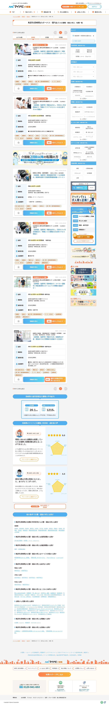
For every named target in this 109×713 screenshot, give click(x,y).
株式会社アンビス (54, 612)
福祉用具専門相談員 (62, 655)
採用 (46, 697)
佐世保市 (21, 528)
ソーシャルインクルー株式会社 (34, 607)
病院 (15, 549)
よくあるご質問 (44, 668)
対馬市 (51, 528)
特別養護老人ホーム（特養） (22, 557)
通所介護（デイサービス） (38, 557)
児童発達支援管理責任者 (35, 655)
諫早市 (32, 528)
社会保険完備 (36, 596)
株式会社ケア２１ (44, 610)
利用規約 (54, 668)
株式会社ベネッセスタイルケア (22, 605)
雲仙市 (20, 530)
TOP (13, 12)
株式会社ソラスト (21, 610)
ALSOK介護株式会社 (22, 608)
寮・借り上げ (36, 593)
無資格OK (59, 593)
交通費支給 (44, 596)
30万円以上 (39, 577)
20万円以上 (25, 577)
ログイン (94, 6)
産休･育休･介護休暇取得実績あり (53, 595)
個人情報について (66, 668)
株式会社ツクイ (36, 605)
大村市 (36, 528)
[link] (19, 37)
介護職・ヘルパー (19, 622)
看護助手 (27, 622)
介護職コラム (79, 668)
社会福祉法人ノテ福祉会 (44, 614)
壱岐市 (55, 528)
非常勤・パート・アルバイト (31, 540)
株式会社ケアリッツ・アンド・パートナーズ (41, 608)
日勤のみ (33, 595)
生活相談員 (35, 652)
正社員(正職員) (18, 540)
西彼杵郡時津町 (42, 530)
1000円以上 (24, 570)
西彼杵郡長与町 (33, 530)
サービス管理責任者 (49, 655)
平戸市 (41, 528)
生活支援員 (73, 655)
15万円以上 (17, 577)
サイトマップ (32, 668)
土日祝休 (27, 595)
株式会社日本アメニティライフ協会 (51, 605)
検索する (80, 188)
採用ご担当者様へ (19, 668)
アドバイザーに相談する (29, 459)
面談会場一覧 (47, 12)
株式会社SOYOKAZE (50, 607)
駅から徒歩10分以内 (19, 593)
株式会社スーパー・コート (30, 614)
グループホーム (51, 557)
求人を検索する (64, 12)
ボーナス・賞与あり (25, 596)
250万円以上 (17, 584)
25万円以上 (32, 577)
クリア (91, 187)
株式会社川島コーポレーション (39, 612)
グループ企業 (52, 697)
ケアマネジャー (51, 652)
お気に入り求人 (81, 12)
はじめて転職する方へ (83, 241)
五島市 (60, 528)
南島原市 (25, 530)
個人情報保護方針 (61, 697)
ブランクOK (40, 595)
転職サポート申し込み (54, 674)
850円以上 (17, 570)
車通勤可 (29, 593)
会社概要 (23, 697)
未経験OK (53, 593)
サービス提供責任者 (76, 652)
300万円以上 (25, 584)
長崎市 (16, 528)
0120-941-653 (32, 687)
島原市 (77, 41)
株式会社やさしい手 (33, 610)
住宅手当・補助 (45, 593)
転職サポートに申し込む (73, 6)
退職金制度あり (52, 596)
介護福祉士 (17, 631)
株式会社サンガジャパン (23, 612)
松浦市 (46, 528)
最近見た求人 (98, 12)
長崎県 (30, 433)
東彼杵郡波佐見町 (52, 530)
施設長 (86, 652)
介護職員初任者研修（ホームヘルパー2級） (33, 631)
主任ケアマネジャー (63, 652)
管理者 (79, 655)
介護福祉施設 (21, 549)
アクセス (29, 697)
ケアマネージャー (36, 622)
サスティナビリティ (38, 697)
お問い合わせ (90, 668)
